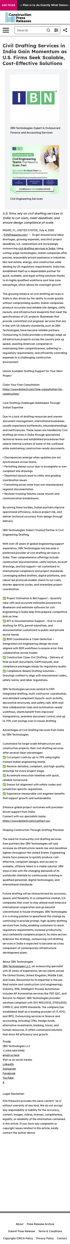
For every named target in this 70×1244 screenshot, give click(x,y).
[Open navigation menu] (6, 30)
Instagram (9, 1068)
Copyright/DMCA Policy (18, 1238)
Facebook (9, 1073)
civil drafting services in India (36, 248)
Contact (62, 1238)
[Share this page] (65, 30)
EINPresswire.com (15, 234)
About (19, 1224)
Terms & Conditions (50, 1231)
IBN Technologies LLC (16, 966)
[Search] (48, 30)
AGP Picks (8, 5)
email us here (11, 1055)
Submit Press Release (21, 1231)
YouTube (8, 1077)
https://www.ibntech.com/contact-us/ (26, 820)
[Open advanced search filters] (56, 30)
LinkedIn (8, 1064)
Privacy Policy (45, 1238)
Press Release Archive (40, 1224)
